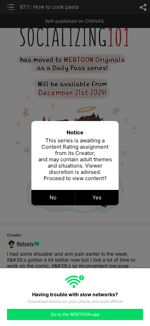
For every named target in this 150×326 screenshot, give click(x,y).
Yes (97, 197)
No (53, 197)
